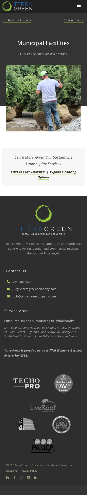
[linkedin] (35, 477)
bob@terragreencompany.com (34, 296)
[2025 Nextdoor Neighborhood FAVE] (63, 374)
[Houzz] (7, 477)
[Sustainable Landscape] (61, 415)
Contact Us (74, 20)
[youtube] (28, 477)
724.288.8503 (22, 282)
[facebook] (14, 477)
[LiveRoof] (43, 400)
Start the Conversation (28, 172)
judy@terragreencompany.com (35, 289)
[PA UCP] (43, 440)
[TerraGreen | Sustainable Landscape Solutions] (17, 3)
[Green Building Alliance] (27, 416)
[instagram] (21, 477)
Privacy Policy (29, 470)
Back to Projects (17, 20)
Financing (12, 470)
